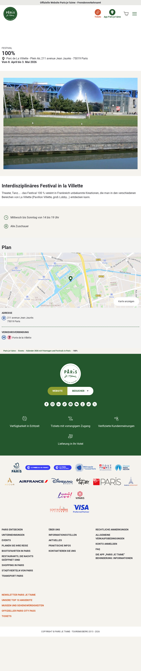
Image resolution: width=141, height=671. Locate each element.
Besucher (78, 390)
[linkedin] (58, 404)
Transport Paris (12, 575)
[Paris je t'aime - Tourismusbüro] (10, 14)
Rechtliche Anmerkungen (112, 529)
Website (57, 390)
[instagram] (52, 404)
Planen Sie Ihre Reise (15, 545)
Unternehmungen (13, 534)
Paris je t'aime (9, 351)
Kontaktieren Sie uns (62, 551)
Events (21, 351)
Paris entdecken (12, 529)
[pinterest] (70, 404)
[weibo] (88, 404)
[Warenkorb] (126, 13)
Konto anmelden (106, 543)
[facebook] (46, 404)
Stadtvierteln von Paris (17, 570)
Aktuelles (55, 540)
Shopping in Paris (13, 565)
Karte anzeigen (126, 301)
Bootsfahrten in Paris (16, 551)
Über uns (54, 529)
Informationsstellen (63, 534)
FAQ (98, 549)
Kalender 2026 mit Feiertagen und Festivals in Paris (48, 351)
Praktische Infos (60, 545)
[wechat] (76, 404)
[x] (95, 404)
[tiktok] (64, 404)
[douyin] (82, 404)
